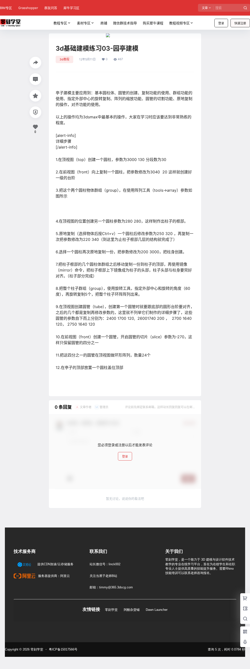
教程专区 (60, 23)
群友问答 (50, 8)
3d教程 (64, 59)
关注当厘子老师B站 (103, 576)
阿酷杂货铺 (132, 610)
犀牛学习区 (71, 8)
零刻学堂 (111, 610)
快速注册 (240, 23)
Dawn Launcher (156, 610)
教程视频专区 (179, 23)
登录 (221, 23)
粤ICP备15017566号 (63, 649)
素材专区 (84, 23)
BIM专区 (6, 8)
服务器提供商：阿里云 (53, 576)
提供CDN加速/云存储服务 (54, 564)
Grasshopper (28, 8)
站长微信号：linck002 (105, 564)
